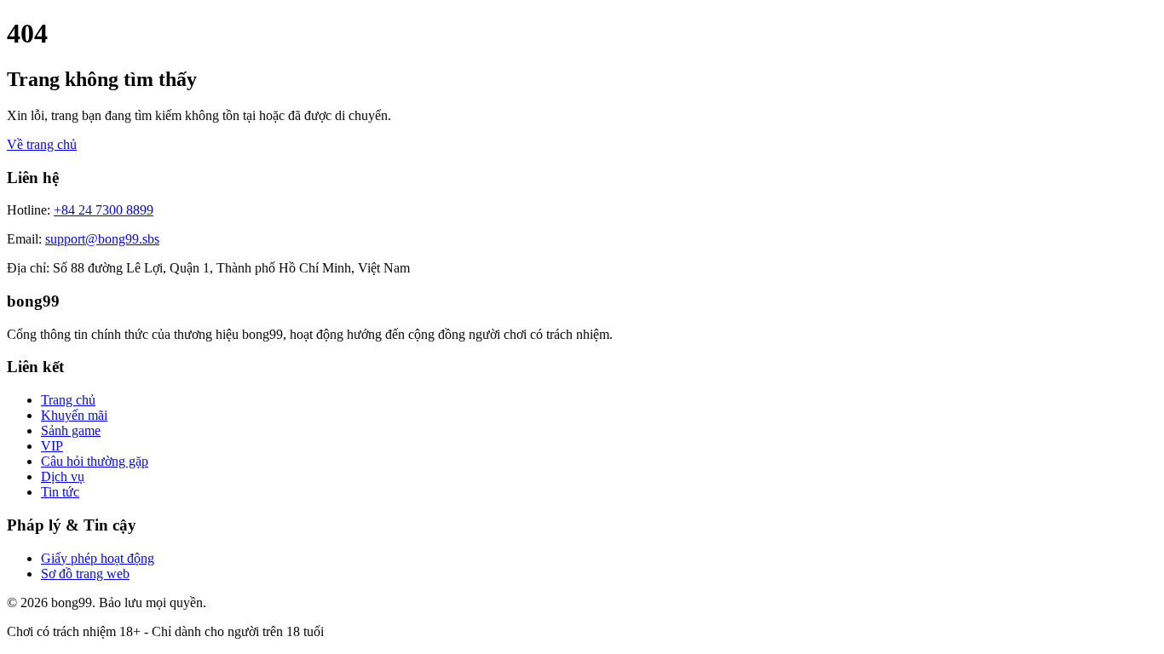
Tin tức (60, 492)
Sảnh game (71, 430)
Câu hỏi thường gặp (94, 461)
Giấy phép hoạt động (97, 558)
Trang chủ (68, 400)
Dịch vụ (62, 476)
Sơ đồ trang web (85, 573)
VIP (52, 446)
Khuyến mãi (74, 415)
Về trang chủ (42, 144)
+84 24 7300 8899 (103, 210)
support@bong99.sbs (102, 239)
